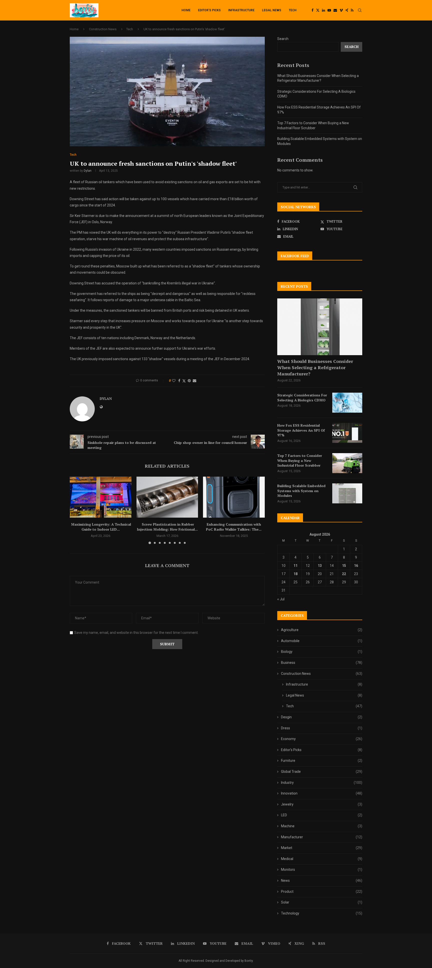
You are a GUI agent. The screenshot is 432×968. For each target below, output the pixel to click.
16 (356, 566)
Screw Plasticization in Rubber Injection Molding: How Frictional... (167, 527)
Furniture (321, 761)
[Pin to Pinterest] (189, 381)
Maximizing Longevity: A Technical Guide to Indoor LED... (100, 527)
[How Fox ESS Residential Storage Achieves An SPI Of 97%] (347, 433)
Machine (321, 826)
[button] (76, 510)
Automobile (321, 641)
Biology (321, 652)
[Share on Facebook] (179, 381)
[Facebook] (313, 10)
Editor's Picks (321, 750)
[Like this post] (174, 381)
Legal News (271, 10)
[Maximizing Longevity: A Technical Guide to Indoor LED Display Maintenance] (101, 497)
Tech (292, 10)
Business (321, 663)
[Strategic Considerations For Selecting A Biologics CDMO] (347, 403)
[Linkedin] (323, 10)
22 (344, 574)
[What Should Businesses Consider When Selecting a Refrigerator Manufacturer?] (319, 326)
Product (321, 892)
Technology (321, 913)
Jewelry (321, 804)
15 (344, 566)
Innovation (321, 793)
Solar (321, 902)
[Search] (359, 10)
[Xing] (347, 10)
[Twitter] (318, 10)
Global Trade (321, 772)
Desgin (321, 717)
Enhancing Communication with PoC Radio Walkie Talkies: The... (234, 527)
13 (320, 566)
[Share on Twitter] (184, 381)
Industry (321, 783)
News (321, 881)
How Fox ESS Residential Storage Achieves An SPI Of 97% (301, 430)
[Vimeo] (341, 10)
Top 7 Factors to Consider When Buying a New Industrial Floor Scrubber (299, 460)
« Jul (280, 599)
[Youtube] (329, 10)
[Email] (335, 10)
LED (321, 815)
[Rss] (352, 10)
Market (321, 848)
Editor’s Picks (209, 10)
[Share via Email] (194, 381)
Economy (321, 739)
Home (186, 10)
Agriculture (321, 630)
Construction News (102, 29)
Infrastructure (241, 10)
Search (282, 39)
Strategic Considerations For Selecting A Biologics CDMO (302, 397)
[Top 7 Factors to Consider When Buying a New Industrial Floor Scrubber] (347, 463)
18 (296, 574)
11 (296, 566)
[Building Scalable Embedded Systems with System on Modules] (347, 493)
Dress (321, 728)
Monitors (321, 870)
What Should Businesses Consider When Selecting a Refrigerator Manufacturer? (315, 367)
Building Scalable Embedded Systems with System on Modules (301, 490)
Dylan (88, 170)
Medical (321, 859)
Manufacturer (321, 837)
